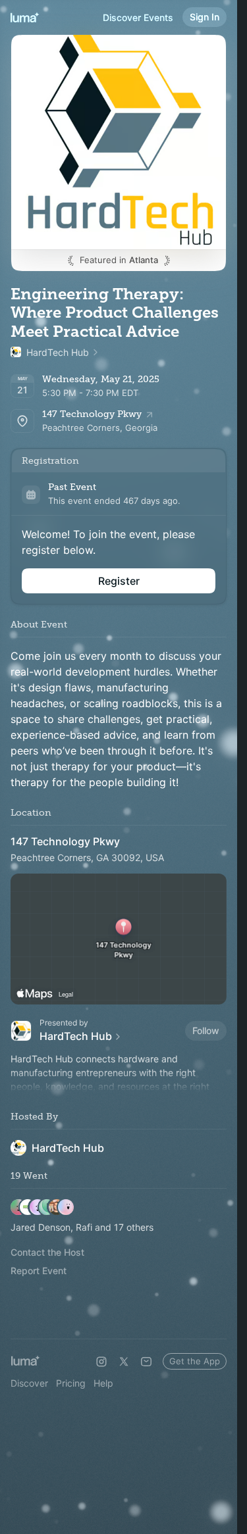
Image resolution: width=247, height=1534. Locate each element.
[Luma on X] (124, 1361)
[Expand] (118, 1086)
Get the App (194, 1361)
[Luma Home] (25, 17)
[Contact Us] (146, 1361)
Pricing (71, 1383)
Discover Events (138, 17)
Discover (29, 1383)
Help (103, 1383)
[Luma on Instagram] (101, 1361)
